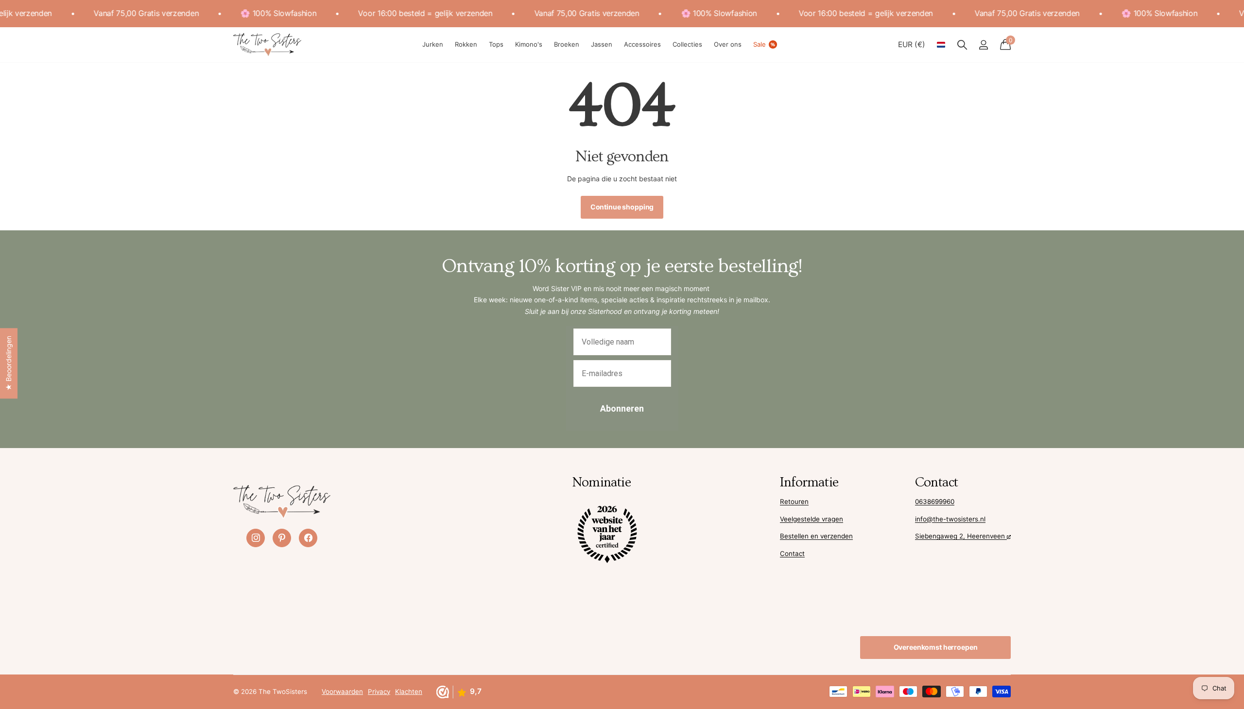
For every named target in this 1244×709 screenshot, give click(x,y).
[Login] (983, 45)
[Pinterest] (282, 538)
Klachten (408, 691)
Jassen (601, 44)
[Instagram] (255, 538)
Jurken (432, 44)
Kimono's (528, 44)
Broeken (566, 44)
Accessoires (642, 44)
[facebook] (308, 538)
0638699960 (934, 501)
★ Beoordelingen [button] (8, 363)
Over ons (728, 44)
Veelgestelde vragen (811, 519)
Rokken (466, 44)
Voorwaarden (342, 691)
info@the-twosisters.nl (950, 519)
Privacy (379, 691)
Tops (496, 44)
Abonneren (622, 408)
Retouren (794, 501)
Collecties (687, 44)
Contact (792, 553)
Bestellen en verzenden (816, 536)
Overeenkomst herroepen (936, 647)
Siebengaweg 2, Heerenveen (961, 536)
